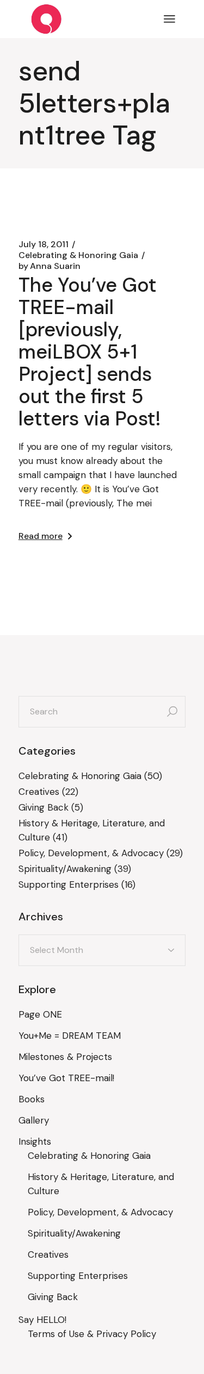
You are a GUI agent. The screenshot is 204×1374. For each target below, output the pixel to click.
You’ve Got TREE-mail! (66, 1078)
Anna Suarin (49, 266)
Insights (34, 1141)
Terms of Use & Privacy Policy (92, 1334)
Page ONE (40, 1014)
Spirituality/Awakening (65, 869)
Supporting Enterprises (68, 884)
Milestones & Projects (65, 1057)
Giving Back (43, 807)
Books (31, 1099)
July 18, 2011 (43, 244)
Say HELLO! (42, 1320)
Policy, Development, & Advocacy (91, 853)
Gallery (33, 1120)
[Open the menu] (169, 19)
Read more (40, 536)
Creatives (38, 792)
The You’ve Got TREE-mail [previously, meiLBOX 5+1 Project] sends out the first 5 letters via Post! (89, 351)
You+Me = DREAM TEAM (69, 1036)
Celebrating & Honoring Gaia (78, 255)
